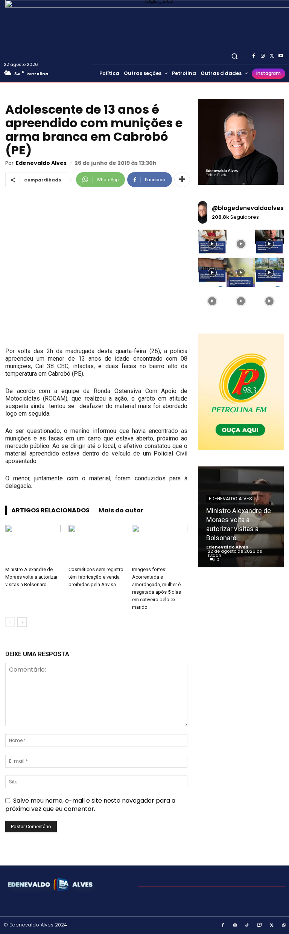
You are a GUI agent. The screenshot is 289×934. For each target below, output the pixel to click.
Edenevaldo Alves (41, 163)
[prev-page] (10, 622)
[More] (182, 179)
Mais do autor (121, 510)
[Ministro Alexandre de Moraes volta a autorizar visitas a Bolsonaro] (33, 544)
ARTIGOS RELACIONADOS (50, 510)
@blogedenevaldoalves (248, 208)
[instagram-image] (212, 244)
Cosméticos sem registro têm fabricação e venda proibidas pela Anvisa (95, 577)
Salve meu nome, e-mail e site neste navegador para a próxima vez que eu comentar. (90, 804)
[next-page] (22, 622)
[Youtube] (280, 56)
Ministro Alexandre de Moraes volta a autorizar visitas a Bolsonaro (31, 577)
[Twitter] (271, 56)
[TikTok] (247, 925)
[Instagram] (262, 56)
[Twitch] (259, 925)
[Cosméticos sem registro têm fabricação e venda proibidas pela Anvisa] (96, 544)
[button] (235, 56)
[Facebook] (253, 56)
